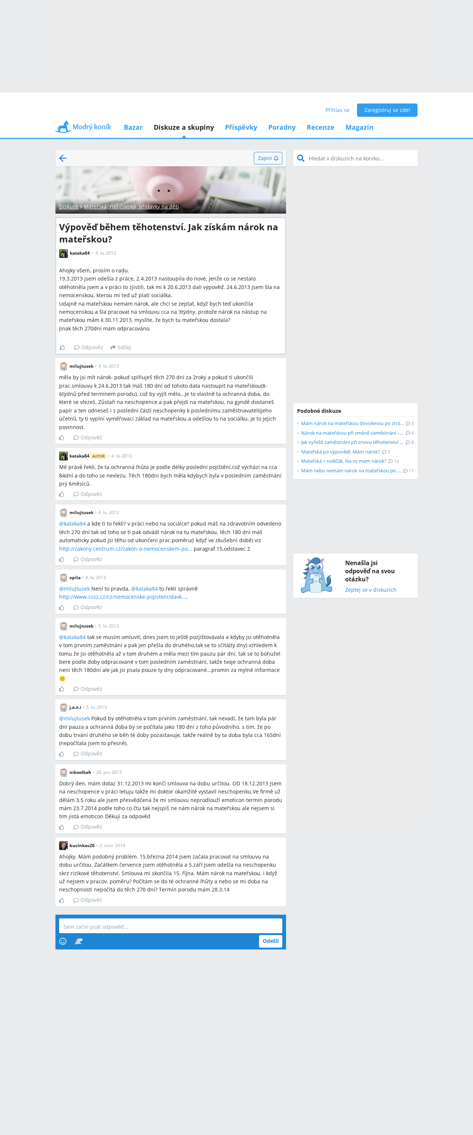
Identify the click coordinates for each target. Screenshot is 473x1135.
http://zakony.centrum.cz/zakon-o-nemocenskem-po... (125, 548)
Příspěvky (241, 127)
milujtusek (77, 588)
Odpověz (92, 347)
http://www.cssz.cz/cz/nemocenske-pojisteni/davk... (122, 596)
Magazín (360, 127)
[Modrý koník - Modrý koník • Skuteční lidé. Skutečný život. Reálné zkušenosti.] (83, 129)
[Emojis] (62, 941)
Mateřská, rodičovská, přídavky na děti (131, 206)
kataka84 (75, 523)
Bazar (133, 127)
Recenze (320, 127)
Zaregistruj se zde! (387, 109)
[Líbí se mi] (65, 347)
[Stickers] (78, 941)
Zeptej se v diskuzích (371, 590)
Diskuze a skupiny (184, 127)
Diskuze (68, 206)
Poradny (282, 127)
